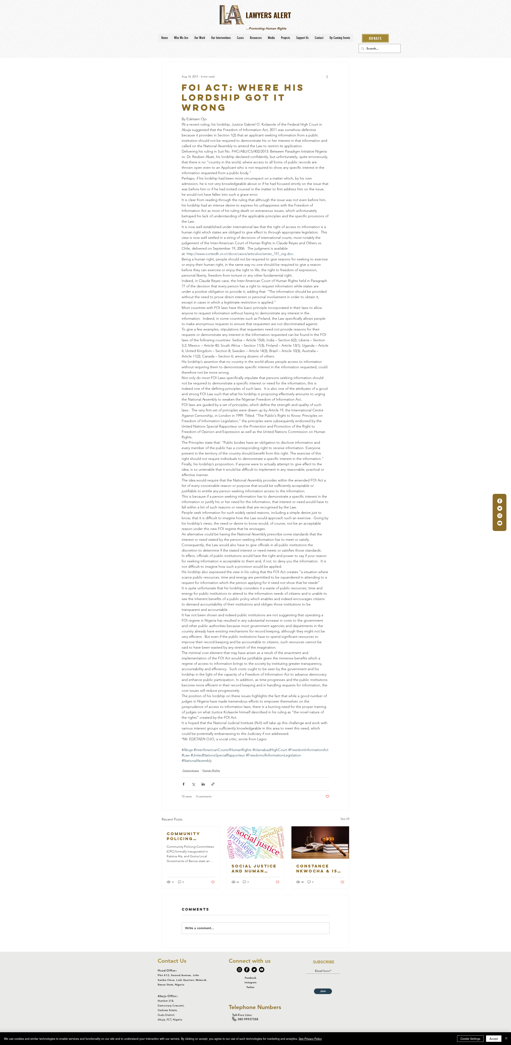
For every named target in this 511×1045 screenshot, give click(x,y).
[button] (181, 38)
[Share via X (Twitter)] (193, 784)
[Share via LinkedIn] (203, 784)
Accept (493, 1039)
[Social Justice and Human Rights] (255, 842)
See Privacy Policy (310, 1039)
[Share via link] (213, 784)
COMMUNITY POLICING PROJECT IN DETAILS (183, 836)
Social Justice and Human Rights (254, 868)
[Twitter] (499, 508)
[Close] (506, 1038)
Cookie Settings (470, 1039)
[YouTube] (499, 523)
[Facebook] (499, 500)
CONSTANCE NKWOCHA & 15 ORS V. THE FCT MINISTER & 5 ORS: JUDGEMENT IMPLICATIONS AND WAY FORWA (319, 868)
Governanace (190, 770)
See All (345, 819)
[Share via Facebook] (183, 784)
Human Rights (211, 770)
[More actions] (327, 76)
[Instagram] (499, 515)
